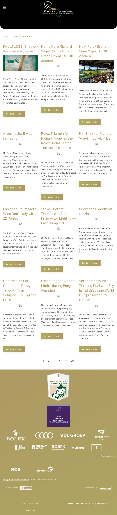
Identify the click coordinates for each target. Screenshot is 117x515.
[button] (4, 7)
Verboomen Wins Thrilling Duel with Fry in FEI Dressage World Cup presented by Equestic (96, 290)
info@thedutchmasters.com (16, 479)
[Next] (65, 360)
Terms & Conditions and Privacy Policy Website (87, 503)
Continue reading (13, 113)
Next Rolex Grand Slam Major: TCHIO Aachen (93, 51)
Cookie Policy (29, 510)
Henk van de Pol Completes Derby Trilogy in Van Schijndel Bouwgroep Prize (19, 290)
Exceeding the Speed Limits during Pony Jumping (57, 285)
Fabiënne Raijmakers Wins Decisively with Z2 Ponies (19, 213)
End (72, 360)
